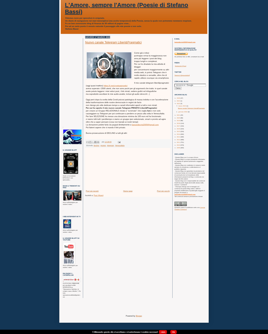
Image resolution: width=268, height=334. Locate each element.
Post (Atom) (98, 195)
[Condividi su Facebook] (95, 142)
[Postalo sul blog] (90, 142)
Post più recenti (92, 191)
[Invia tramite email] (87, 142)
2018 (178, 123)
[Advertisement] (128, 168)
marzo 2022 (182, 106)
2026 (178, 98)
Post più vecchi (163, 191)
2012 (178, 139)
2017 (178, 126)
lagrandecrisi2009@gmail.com (145, 125)
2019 (178, 120)
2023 (178, 101)
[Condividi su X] (92, 142)
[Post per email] (118, 142)
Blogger (139, 316)
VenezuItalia (120, 145)
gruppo (103, 145)
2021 (178, 115)
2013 (178, 137)
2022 (178, 103)
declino (96, 145)
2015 (178, 131)
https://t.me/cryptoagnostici (115, 86)
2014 (178, 134)
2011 (178, 142)
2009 (178, 148)
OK (173, 332)
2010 (178, 145)
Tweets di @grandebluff (182, 75)
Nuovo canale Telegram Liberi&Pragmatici (113, 42)
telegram (110, 145)
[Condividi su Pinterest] (98, 142)
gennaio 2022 (183, 112)
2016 (178, 129)
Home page (127, 191)
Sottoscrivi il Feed (180, 66)
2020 (178, 118)
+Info (163, 332)
